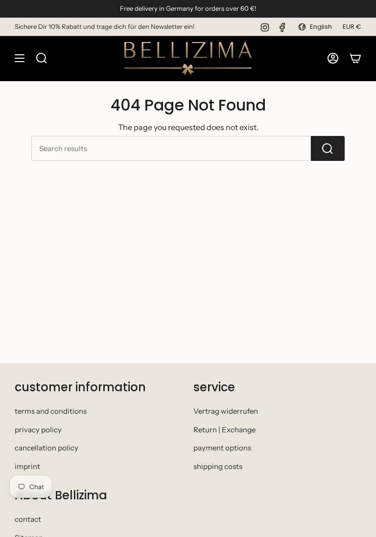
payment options (222, 447)
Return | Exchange (224, 429)
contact (28, 519)
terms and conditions (51, 411)
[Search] (328, 148)
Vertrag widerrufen (225, 411)
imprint (27, 466)
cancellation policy (46, 447)
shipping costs (217, 466)
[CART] (355, 58)
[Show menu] (19, 58)
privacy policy (38, 429)
